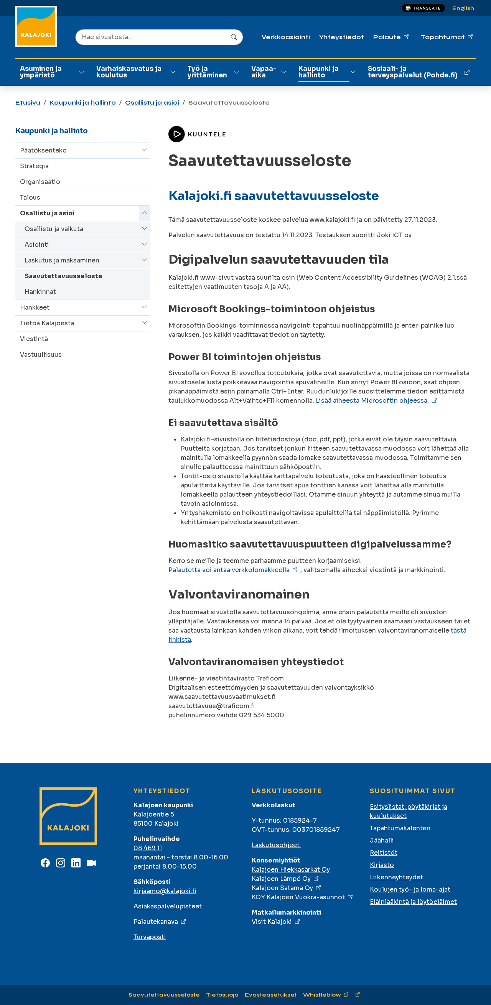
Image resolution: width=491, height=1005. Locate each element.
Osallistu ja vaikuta (54, 229)
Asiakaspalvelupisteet (167, 906)
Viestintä (34, 339)
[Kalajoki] (36, 26)
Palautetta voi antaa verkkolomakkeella (229, 570)
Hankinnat (40, 292)
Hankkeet (34, 307)
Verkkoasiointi (286, 37)
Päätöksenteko (43, 150)
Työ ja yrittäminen (207, 72)
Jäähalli (382, 840)
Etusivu (27, 102)
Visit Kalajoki (272, 922)
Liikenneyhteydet (396, 877)
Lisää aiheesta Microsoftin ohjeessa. (372, 401)
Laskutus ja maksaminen (62, 260)
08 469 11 (147, 848)
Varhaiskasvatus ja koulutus (128, 72)
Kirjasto (382, 865)
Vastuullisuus (41, 355)
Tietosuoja (222, 995)
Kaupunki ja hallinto (318, 72)
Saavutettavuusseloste (63, 276)
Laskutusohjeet (276, 845)
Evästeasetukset (271, 995)
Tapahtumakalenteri (400, 828)
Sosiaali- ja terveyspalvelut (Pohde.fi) (412, 72)
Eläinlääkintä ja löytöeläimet (413, 902)
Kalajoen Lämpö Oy (281, 879)
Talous (30, 197)
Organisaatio (40, 182)
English (463, 8)
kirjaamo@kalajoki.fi (164, 891)
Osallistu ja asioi (152, 102)
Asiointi (37, 245)
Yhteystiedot (341, 37)
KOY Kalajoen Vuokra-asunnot (298, 897)
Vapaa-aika (264, 72)
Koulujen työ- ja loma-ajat (410, 889)
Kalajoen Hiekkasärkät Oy (291, 870)
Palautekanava (155, 922)
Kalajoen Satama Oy (282, 888)
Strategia (34, 166)
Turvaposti (149, 937)
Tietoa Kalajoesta (47, 323)
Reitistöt (383, 853)
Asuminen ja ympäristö (41, 72)
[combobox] (159, 37)
